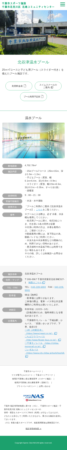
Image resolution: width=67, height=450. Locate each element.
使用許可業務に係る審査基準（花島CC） (32, 382)
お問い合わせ (44, 386)
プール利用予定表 (32, 96)
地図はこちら (35, 282)
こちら (39, 209)
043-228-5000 (38, 287)
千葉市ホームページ (32, 371)
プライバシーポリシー (26, 386)
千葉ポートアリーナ (44, 375)
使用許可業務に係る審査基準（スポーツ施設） (32, 379)
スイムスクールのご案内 (48, 86)
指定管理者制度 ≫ (33, 429)
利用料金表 (17, 86)
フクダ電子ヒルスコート (22, 375)
